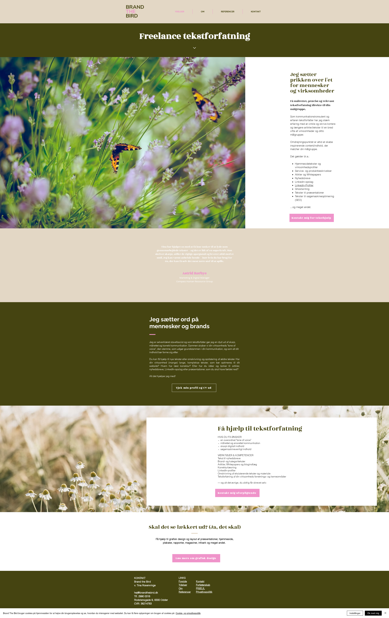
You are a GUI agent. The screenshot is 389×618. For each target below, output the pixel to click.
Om (180, 588)
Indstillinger (354, 613)
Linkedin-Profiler (304, 185)
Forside (183, 581)
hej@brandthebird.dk (146, 592)
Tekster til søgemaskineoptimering (314, 196)
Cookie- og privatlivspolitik (188, 613)
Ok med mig (373, 613)
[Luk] (385, 613)
